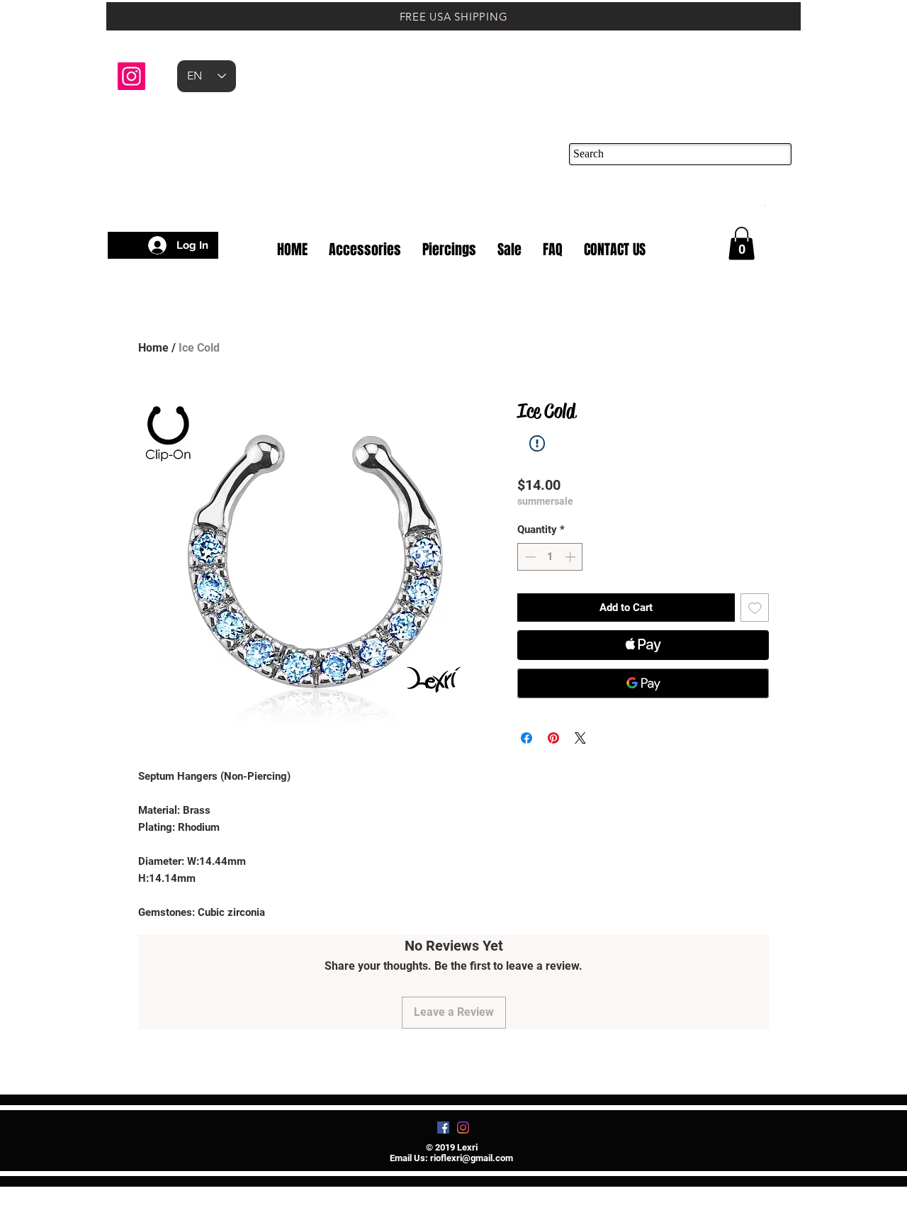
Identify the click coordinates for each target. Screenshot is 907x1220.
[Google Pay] (643, 683)
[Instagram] (131, 76)
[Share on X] (580, 737)
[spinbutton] (550, 557)
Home (153, 347)
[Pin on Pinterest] (553, 737)
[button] (764, 204)
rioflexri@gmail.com (471, 1158)
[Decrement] (529, 557)
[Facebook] (443, 1127)
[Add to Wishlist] (755, 607)
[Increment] (571, 557)
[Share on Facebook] (526, 737)
